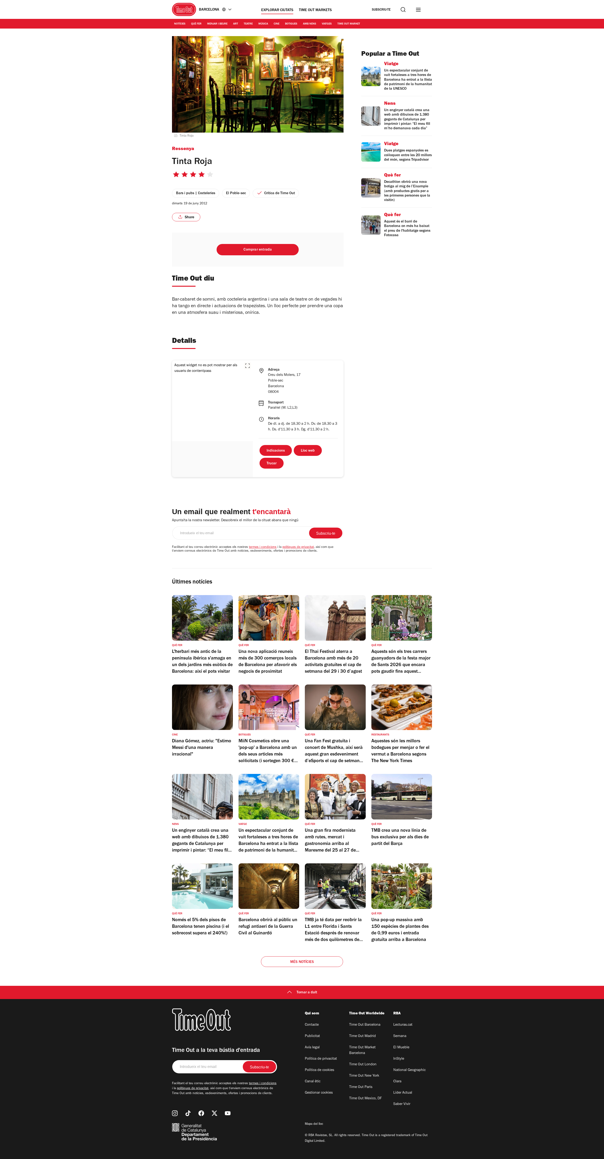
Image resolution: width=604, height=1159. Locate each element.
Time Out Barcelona (364, 1025)
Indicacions (276, 451)
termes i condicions (263, 547)
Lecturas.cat (402, 1025)
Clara (397, 1081)
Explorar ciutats (277, 10)
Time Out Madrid (362, 1036)
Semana (399, 1036)
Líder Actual (402, 1093)
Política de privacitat (321, 1059)
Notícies (179, 24)
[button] (247, 365)
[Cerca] (403, 10)
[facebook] (201, 1113)
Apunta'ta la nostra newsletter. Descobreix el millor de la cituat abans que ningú (235, 520)
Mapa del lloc (314, 1124)
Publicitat (312, 1036)
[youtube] (228, 1113)
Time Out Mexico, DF (365, 1098)
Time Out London (363, 1065)
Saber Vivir (401, 1104)
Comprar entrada (257, 250)
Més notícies (302, 962)
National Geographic (409, 1070)
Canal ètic (312, 1081)
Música (263, 24)
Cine (276, 24)
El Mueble (401, 1048)
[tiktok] (188, 1113)
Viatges (327, 24)
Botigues (291, 24)
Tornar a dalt (307, 993)
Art (235, 24)
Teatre (248, 24)
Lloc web (308, 451)
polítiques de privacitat (298, 547)
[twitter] (214, 1113)
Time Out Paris (360, 1087)
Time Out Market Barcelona (362, 1050)
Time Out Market (348, 24)
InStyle (398, 1059)
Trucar (272, 464)
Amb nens (309, 24)
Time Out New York (364, 1076)
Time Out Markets (315, 10)
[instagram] (175, 1113)
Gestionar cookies (319, 1093)
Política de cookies (319, 1070)
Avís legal (312, 1048)
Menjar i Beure (217, 24)
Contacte (312, 1025)
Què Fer (196, 24)
